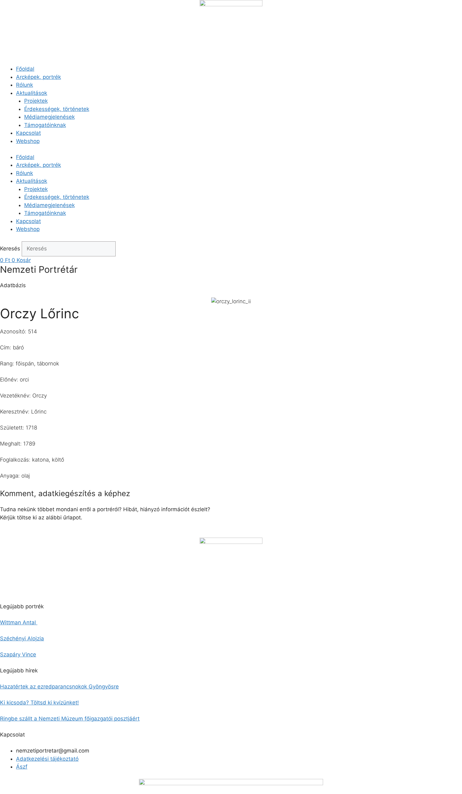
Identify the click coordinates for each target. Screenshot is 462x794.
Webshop (28, 141)
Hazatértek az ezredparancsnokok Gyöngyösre (59, 686)
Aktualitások (31, 93)
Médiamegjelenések (49, 117)
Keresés (10, 248)
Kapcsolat (28, 133)
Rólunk (24, 85)
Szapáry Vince (18, 654)
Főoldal (25, 69)
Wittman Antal (18, 622)
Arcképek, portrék (38, 77)
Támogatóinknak (45, 125)
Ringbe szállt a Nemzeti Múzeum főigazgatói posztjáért (70, 718)
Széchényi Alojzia (22, 638)
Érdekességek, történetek (56, 109)
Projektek (36, 101)
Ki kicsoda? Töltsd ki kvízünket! (39, 702)
